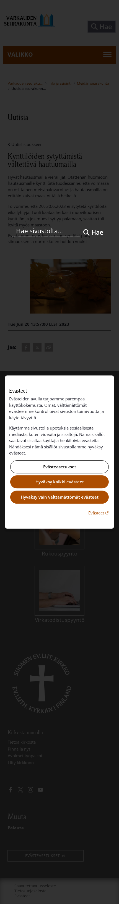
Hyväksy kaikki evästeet (59, 482)
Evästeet (99, 513)
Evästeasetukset (59, 466)
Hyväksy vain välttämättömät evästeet (60, 497)
